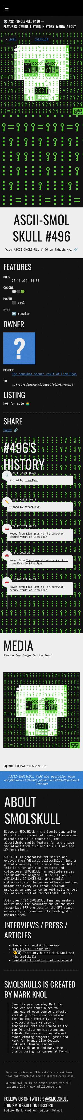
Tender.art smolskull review (36, 945)
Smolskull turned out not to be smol (42, 960)
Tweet (7, 430)
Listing (35, 26)
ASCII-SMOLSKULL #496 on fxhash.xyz (43, 249)
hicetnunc (50, 1029)
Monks (63, 1051)
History (48, 26)
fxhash (17, 1033)
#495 (12, 39)
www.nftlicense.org (45, 1086)
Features (10, 26)
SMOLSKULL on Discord (32, 1105)
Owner (23, 26)
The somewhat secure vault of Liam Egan (44, 374)
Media (60, 26)
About (71, 26)
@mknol (57, 1110)
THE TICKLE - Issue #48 (31, 949)
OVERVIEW (41, 39)
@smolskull (56, 1098)
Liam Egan (31, 480)
